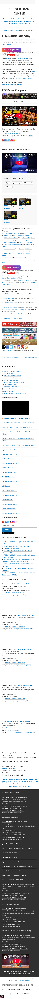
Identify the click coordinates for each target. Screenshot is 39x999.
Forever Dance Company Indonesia (12, 244)
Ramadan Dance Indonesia (10, 504)
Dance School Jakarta (9, 298)
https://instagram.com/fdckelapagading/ (21, 629)
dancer (33, 71)
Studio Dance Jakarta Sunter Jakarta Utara (16, 721)
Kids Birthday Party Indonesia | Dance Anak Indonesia (18, 423)
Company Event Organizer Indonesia (13, 260)
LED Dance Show (7, 486)
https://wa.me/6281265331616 (15, 662)
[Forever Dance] (19, 332)
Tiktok (30, 233)
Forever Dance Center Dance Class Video (14, 309)
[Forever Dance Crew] (6, 141)
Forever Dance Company (10, 242)
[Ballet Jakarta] (18, 348)
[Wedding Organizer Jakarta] (10, 141)
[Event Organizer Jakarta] (8, 522)
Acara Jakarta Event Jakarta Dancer (17, 418)
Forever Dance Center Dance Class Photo (14, 313)
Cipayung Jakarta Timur (11, 21)
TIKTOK (20, 23)
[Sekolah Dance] (26, 348)
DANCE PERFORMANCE (13, 30)
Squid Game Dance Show (9, 454)
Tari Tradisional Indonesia (9, 853)
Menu (37, 2)
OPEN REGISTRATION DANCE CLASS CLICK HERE (17, 985)
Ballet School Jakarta (9, 293)
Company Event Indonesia (10, 251)
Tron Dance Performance (9, 495)
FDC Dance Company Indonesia (11, 233)
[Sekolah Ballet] (15, 348)
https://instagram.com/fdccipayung (13, 837)
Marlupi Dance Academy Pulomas (12, 813)
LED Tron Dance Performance (11, 463)
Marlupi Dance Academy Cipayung (12, 839)
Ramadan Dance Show (9, 509)
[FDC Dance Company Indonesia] (10, 201)
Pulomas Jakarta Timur (9, 19)
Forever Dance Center (19, 11)
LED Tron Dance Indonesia (10, 459)
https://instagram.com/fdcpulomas (13, 810)
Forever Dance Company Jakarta (12, 240)
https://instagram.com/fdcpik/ (18, 701)
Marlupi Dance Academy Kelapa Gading (13, 900)
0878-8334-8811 (13, 730)
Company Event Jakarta (9, 248)
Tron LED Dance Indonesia (10, 477)
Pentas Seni (7, 544)
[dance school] (19, 344)
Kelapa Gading (16, 971)
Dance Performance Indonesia (11, 871)
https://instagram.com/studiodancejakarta (15, 948)
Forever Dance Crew (23, 58)
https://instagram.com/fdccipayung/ (20, 665)
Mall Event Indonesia (30, 357)
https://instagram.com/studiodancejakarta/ (22, 732)
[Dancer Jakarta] (12, 141)
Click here (16, 588)
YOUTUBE (27, 23)
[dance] (19, 338)
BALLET (4, 989)
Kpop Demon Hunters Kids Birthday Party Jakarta (17, 866)
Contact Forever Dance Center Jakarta (13, 318)
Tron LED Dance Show (9, 472)
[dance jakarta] (14, 141)
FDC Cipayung (6, 821)
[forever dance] (19, 96)
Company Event (7, 235)
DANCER (8, 282)
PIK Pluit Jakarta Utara (27, 21)
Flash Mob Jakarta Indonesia (11, 357)
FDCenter (4, 30)
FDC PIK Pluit (6, 908)
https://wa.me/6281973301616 (15, 626)
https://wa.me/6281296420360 (15, 593)
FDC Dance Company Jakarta (11, 237)
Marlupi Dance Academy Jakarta (11, 926)
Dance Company (8, 257)
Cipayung (25, 971)
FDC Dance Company (11, 353)
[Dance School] (11, 348)
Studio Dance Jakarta (12, 728)
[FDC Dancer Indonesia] (10, 215)
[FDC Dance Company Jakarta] (25, 201)
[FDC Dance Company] (19, 326)
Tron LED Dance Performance (11, 481)
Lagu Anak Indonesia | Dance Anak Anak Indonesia (17, 427)
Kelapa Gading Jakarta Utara (27, 19)
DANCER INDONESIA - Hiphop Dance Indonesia (18, 542)
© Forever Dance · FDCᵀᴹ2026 (19, 994)
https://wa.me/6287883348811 (15, 946)
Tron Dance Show (7, 499)
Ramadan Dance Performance (11, 513)
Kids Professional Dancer (11, 548)
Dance (7, 58)
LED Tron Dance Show (9, 468)
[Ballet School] (7, 348)
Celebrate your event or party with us (20, 78)
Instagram (25, 233)
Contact (29, 989)
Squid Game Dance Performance (12, 450)
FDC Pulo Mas (6, 797)
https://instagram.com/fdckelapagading (14, 897)
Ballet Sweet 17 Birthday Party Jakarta (14, 875)
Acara (3, 282)
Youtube (34, 233)
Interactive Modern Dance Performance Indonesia (17, 848)
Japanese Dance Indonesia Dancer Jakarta (14, 862)
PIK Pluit (32, 971)
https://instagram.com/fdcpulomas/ (20, 595)
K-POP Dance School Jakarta (11, 302)
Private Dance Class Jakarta (10, 307)
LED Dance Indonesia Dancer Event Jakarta (17, 546)
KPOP (22, 989)
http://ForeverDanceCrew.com (12, 85)
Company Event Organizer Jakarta (12, 253)
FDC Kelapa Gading (8, 884)
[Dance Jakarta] (3, 141)
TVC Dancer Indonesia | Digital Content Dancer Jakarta (18, 445)
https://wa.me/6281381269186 (15, 698)
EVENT (12, 282)
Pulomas (7, 971)
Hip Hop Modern (14, 989)
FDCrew (30, 136)
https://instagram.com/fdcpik (11, 924)
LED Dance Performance (9, 490)
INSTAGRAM (13, 23)
